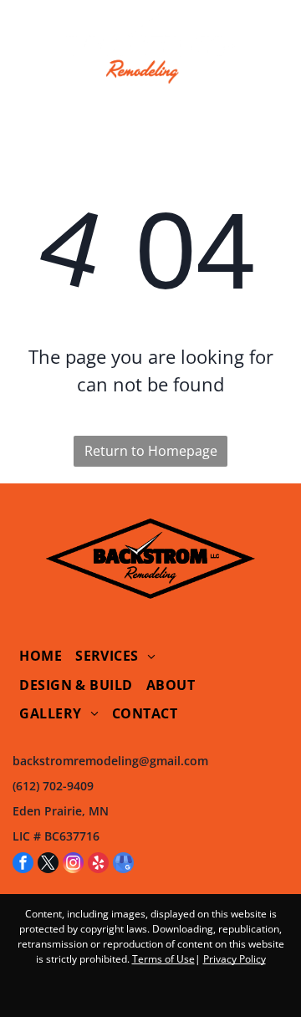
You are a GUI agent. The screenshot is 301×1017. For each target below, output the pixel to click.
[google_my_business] (123, 864)
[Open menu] (25, 48)
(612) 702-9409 (53, 786)
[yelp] (98, 864)
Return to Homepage (150, 451)
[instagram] (73, 864)
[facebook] (23, 864)
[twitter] (48, 864)
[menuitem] (41, 655)
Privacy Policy (234, 959)
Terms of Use (163, 959)
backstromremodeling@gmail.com (110, 761)
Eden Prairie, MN (61, 811)
